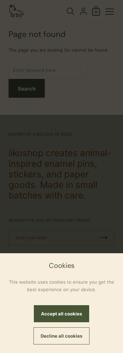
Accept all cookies (61, 313)
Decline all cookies (61, 336)
